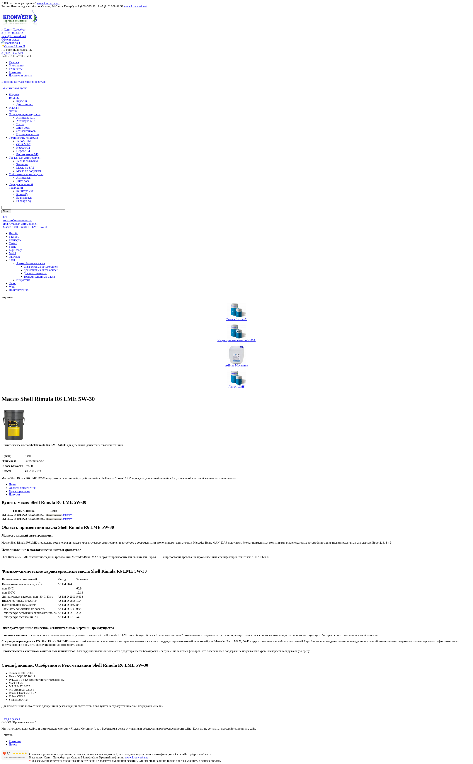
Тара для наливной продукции (21, 186)
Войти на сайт (10, 81)
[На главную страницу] (19, 27)
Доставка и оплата (20, 75)
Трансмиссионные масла (39, 276)
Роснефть (15, 240)
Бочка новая (24, 197)
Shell (12, 260)
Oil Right (14, 256)
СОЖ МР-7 (23, 144)
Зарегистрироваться (32, 81)
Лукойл (13, 233)
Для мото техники (35, 273)
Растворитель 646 (27, 154)
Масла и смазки (14, 109)
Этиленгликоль (25, 131)
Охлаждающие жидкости (24, 114)
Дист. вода (23, 127)
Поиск (13, 744)
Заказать (67, 514)
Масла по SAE (25, 167)
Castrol (13, 243)
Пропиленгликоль (27, 134)
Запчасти (22, 164)
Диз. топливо (24, 104)
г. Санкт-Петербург (13, 29)
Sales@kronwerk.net (13, 36)
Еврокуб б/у (23, 200)
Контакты (15, 72)
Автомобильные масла (30, 263)
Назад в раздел (10, 719)
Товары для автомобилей (24, 157)
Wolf (12, 286)
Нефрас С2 (23, 147)
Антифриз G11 (25, 117)
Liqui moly (15, 250)
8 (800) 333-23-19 (12, 53)
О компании (16, 65)
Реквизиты (16, 68)
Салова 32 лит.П (14, 46)
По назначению (18, 289)
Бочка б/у (22, 194)
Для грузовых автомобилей (41, 266)
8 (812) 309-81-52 (12, 32)
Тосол (20, 124)
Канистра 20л (24, 190)
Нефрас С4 (23, 151)
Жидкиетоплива (14, 96)
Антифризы (23, 177)
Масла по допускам (28, 170)
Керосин (21, 101)
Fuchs (12, 246)
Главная (14, 62)
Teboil (12, 283)
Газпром (14, 236)
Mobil (12, 253)
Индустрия (23, 280)
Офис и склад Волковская (10, 41)
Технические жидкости (23, 137)
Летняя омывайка (27, 160)
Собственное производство (26, 174)
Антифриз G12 (25, 121)
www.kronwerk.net (48, 3)
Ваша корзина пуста (14, 88)
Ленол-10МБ (24, 141)
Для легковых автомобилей (41, 270)
